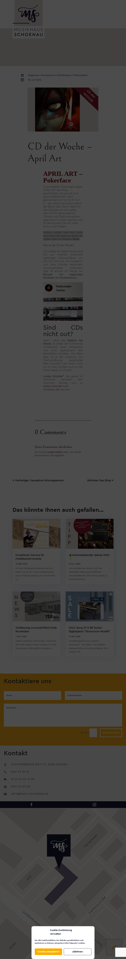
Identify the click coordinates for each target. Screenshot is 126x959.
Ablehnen (77, 952)
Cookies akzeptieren (48, 952)
